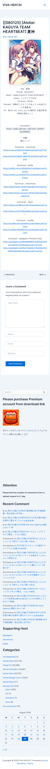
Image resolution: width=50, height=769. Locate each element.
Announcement (9, 706)
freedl (5, 644)
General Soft (8, 686)
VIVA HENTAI (12, 5)
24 (6, 739)
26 (19, 739)
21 (31, 735)
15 (38, 730)
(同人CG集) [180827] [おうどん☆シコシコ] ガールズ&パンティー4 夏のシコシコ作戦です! (24, 565)
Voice (7, 702)
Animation (9, 698)
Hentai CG (7, 665)
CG (6, 693)
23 (44, 735)
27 (25, 739)
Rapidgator (7, 635)
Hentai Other (8, 682)
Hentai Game (8, 661)
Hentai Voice (8, 673)
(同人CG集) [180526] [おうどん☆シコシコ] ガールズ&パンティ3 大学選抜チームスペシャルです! (24, 575)
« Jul (5, 749)
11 (12, 730)
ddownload (8, 639)
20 (25, 735)
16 (44, 730)
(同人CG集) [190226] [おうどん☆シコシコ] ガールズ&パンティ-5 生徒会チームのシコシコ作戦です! (24, 555)
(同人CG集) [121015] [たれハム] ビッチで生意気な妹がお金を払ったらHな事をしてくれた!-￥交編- (25, 599)
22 (38, 735)
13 (25, 730)
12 (19, 730)
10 (6, 730)
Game (8, 689)
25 (12, 739)
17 (6, 735)
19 (19, 735)
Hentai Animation (10, 669)
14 (31, 730)
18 (12, 735)
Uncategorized (9, 657)
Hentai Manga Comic (12, 678)
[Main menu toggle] (44, 5)
